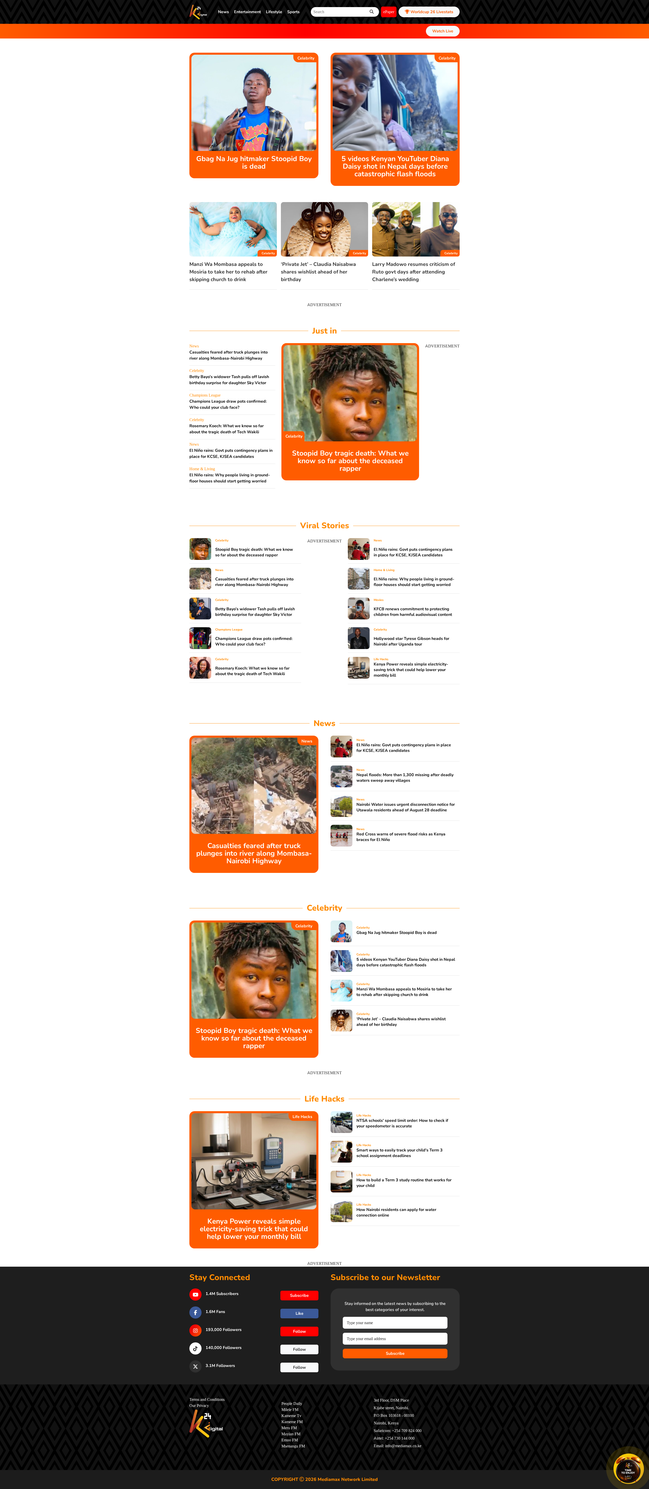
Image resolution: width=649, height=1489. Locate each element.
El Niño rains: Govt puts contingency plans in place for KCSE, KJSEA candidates (413, 552)
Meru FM (289, 1428)
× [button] (643, 1455)
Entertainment (247, 12)
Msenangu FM (293, 1446)
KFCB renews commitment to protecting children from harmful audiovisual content (413, 611)
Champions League (205, 395)
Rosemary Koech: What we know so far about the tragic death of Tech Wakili (252, 671)
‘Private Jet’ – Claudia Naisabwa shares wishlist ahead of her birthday (318, 272)
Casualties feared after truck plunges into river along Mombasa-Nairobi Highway (254, 581)
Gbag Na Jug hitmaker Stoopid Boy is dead (254, 162)
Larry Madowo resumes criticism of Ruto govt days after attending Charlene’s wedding (413, 272)
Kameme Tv (291, 1416)
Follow (299, 1331)
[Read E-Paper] (629, 1469)
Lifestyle (274, 12)
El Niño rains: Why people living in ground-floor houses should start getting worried (414, 581)
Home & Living (202, 469)
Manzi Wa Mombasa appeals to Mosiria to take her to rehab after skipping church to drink (228, 272)
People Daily (291, 1403)
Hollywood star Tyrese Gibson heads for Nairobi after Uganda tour (411, 641)
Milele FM (289, 1410)
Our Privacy (199, 1405)
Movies (379, 600)
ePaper (388, 12)
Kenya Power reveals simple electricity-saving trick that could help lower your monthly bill (411, 669)
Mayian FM (290, 1434)
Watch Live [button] (442, 31)
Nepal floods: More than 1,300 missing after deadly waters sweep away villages (405, 777)
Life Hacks (381, 659)
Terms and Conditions (207, 1399)
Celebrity (305, 58)
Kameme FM (292, 1422)
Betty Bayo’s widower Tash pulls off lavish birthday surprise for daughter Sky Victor (255, 611)
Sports (293, 12)
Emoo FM (289, 1440)
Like (299, 1313)
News (223, 12)
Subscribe (395, 1353)
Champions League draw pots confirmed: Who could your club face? (254, 641)
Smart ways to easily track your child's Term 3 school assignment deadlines (399, 1153)
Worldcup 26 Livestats (431, 12)
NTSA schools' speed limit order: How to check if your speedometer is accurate (402, 1123)
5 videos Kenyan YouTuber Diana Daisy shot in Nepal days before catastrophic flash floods (395, 166)
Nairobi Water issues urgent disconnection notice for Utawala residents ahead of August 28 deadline (405, 807)
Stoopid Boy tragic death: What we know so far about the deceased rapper (350, 460)
